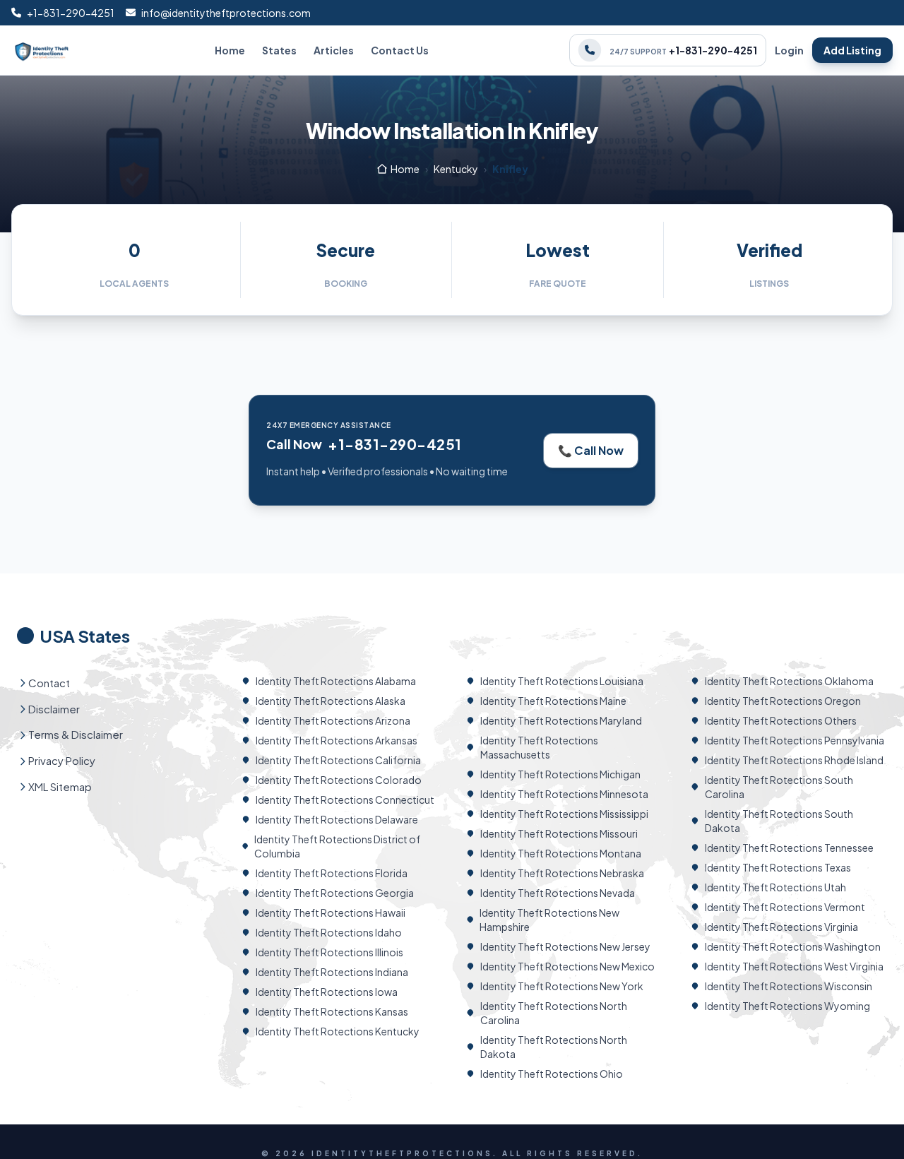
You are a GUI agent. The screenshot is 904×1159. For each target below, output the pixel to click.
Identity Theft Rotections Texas (778, 867)
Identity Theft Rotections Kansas (332, 1011)
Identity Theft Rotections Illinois (329, 952)
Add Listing (852, 50)
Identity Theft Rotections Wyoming (787, 1005)
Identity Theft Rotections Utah (775, 887)
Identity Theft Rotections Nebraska (562, 873)
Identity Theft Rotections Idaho (329, 932)
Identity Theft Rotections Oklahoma (789, 680)
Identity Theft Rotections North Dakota (553, 1046)
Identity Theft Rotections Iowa (327, 991)
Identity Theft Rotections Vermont (785, 907)
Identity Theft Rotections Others (781, 720)
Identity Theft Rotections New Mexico (567, 966)
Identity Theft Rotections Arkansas (336, 740)
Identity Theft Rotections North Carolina (553, 1012)
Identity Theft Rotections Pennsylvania (794, 740)
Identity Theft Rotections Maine (553, 700)
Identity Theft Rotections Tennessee (789, 847)
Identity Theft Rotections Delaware (337, 819)
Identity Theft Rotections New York (561, 986)
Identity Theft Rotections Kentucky (338, 1031)
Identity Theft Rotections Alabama (336, 680)
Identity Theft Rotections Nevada (557, 892)
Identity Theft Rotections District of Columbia (337, 846)
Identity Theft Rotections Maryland (561, 720)
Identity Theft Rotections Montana (560, 853)
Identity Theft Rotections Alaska (330, 700)
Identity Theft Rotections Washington (793, 946)
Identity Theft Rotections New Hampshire (549, 919)
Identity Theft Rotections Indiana (332, 971)
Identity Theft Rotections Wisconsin (788, 986)
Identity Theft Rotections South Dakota (779, 820)
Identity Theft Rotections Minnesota (564, 793)
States (279, 50)
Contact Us (400, 50)
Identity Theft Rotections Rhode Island (794, 760)
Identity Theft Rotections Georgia (335, 892)
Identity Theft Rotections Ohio (551, 1073)
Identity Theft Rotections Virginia (781, 926)
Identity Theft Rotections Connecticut (345, 799)
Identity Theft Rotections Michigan (560, 774)
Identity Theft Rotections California (338, 760)
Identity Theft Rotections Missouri (559, 833)
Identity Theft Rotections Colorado (339, 779)
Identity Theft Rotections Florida (332, 873)
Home (230, 50)
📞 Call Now (591, 450)
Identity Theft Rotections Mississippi (564, 813)
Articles (334, 50)
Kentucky (456, 168)
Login (789, 50)
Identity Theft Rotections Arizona (333, 720)
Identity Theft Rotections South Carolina (779, 786)
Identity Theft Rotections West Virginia (794, 966)
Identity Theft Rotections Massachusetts (539, 747)
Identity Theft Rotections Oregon (783, 700)
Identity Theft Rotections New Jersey (565, 946)
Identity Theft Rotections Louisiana (561, 680)
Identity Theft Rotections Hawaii (330, 912)
